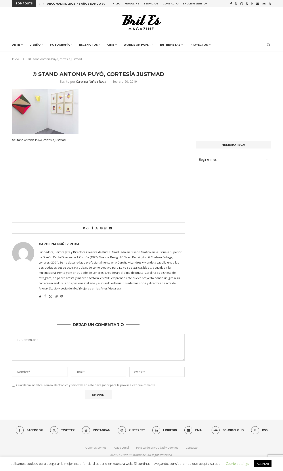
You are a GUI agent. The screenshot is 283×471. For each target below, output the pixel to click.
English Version (195, 3)
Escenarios (88, 44)
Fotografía (60, 44)
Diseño (35, 44)
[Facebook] (231, 3)
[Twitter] (236, 3)
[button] (39, 3)
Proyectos (199, 44)
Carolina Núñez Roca (91, 81)
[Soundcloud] (264, 3)
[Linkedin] (252, 3)
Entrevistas (170, 44)
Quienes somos (96, 448)
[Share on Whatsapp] (105, 228)
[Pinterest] (247, 3)
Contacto (170, 3)
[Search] (268, 44)
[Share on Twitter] (96, 228)
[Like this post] (87, 228)
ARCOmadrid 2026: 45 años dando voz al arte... (85, 3)
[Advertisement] (98, 185)
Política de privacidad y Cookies (157, 448)
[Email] (257, 3)
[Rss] (270, 3)
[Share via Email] (110, 228)
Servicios (151, 3)
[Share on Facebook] (92, 228)
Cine (110, 44)
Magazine (132, 3)
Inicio (116, 3)
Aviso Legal (121, 448)
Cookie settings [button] (237, 463)
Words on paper (137, 44)
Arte (16, 44)
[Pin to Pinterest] (101, 228)
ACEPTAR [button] (263, 464)
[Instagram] (241, 3)
